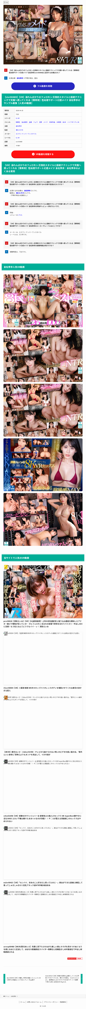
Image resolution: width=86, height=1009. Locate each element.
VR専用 (59, 122)
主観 (30, 122)
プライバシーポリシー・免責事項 (55, 1002)
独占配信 (24, 122)
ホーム (22, 1002)
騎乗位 (18, 122)
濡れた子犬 (19, 130)
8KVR (64, 122)
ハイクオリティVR (73, 122)
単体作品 (52, 122)
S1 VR (17, 118)
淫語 (40, 122)
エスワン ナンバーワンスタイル (26, 134)
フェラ (35, 122)
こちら (20, 215)
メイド (45, 122)
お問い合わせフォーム (34, 1002)
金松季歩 (20, 78)
